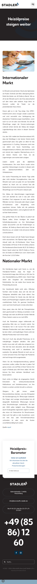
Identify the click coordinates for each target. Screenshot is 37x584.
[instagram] (21, 553)
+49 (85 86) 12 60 (18, 532)
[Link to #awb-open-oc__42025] (32, 4)
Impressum (14, 570)
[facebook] (16, 553)
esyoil (9, 427)
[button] (3, 581)
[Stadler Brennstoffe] (10, 3)
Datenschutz (22, 570)
